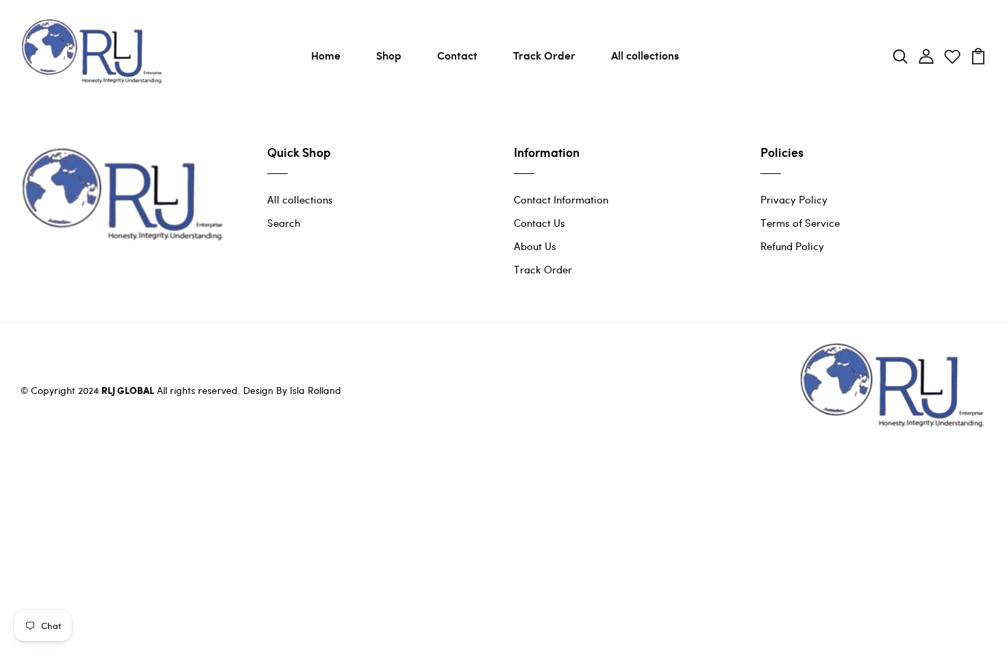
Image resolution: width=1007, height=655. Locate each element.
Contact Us (539, 223)
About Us (535, 246)
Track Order (544, 55)
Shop (388, 55)
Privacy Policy (794, 199)
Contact (457, 55)
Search (284, 223)
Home (325, 55)
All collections (645, 55)
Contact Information (561, 199)
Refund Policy (792, 246)
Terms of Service (800, 223)
